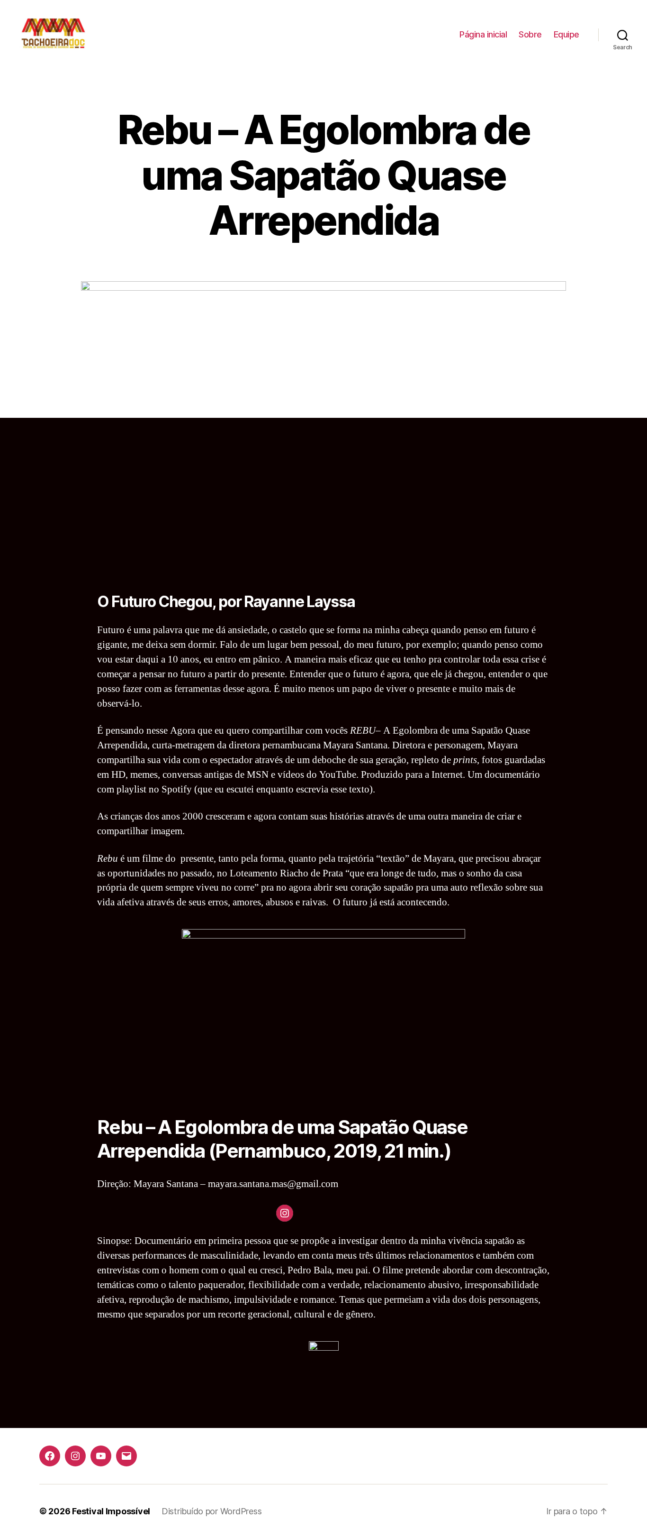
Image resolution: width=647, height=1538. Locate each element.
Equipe (566, 34)
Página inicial (483, 34)
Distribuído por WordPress (211, 1511)
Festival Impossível (111, 1511)
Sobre (530, 34)
